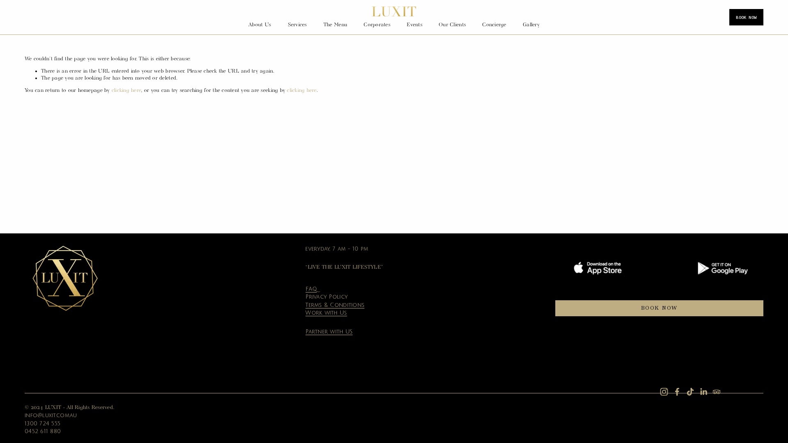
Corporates (377, 25)
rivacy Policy (328, 297)
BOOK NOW (746, 17)
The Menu (335, 25)
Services (297, 25)
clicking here (126, 90)
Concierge (494, 25)
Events (414, 25)
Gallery (531, 25)
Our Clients (452, 25)
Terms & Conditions (334, 305)
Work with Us (326, 313)
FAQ (311, 289)
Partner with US (329, 332)
